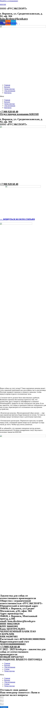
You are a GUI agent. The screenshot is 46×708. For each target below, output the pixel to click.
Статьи (6, 669)
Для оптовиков (9, 91)
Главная (7, 85)
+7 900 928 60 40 (9, 111)
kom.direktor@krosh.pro (14, 18)
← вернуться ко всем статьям (17, 219)
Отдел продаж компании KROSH (19, 114)
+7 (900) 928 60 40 (10, 646)
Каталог (7, 87)
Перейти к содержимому (9, 1)
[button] (23, 96)
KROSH (3, 4)
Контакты (7, 93)
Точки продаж (9, 89)
